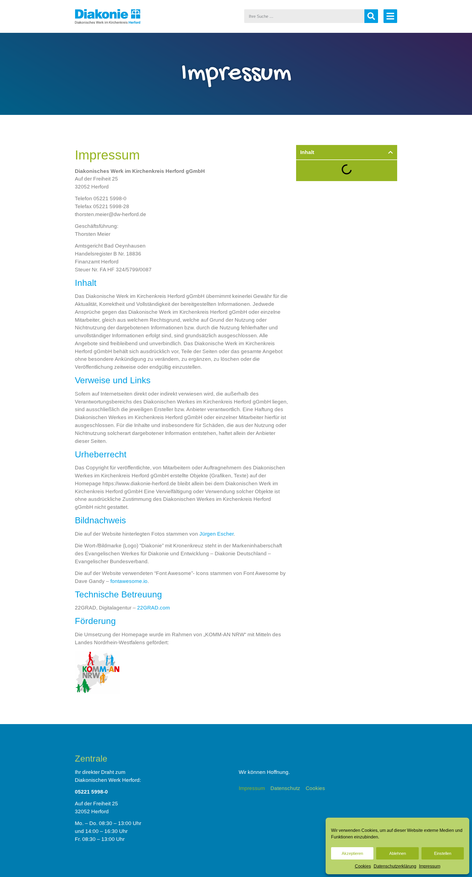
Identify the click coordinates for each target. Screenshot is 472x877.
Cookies (363, 866)
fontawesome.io (129, 581)
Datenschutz (285, 788)
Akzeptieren (352, 853)
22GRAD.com (153, 608)
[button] (390, 152)
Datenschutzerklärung (395, 866)
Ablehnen (397, 853)
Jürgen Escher (216, 534)
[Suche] (371, 16)
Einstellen (442, 853)
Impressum (429, 866)
